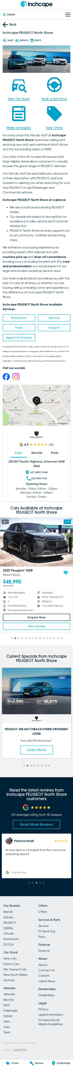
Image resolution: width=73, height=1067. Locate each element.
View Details (36, 626)
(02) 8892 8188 (39, 478)
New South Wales (15, 974)
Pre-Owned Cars (15, 969)
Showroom (19, 318)
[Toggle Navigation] (67, 14)
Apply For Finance (19, 337)
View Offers (54, 128)
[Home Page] (36, 4)
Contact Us (46, 970)
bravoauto (11, 939)
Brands (8, 912)
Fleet (7, 1032)
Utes (7, 1027)
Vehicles (9, 994)
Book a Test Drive (54, 99)
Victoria (9, 980)
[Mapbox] (12, 423)
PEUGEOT (10, 922)
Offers (42, 912)
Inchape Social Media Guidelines (50, 1022)
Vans (7, 1021)
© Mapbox (63, 423)
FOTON (8, 944)
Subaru (8, 917)
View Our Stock (19, 99)
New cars (10, 958)
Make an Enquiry (19, 128)
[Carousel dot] (12, 638)
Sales (19, 453)
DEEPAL (8, 928)
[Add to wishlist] (65, 572)
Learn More (36, 750)
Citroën (9, 933)
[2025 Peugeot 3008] (36, 542)
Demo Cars (11, 964)
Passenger (11, 1010)
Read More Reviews (36, 824)
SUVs (7, 1005)
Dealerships (46, 995)
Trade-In (54, 327)
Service (54, 318)
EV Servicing (46, 931)
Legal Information (50, 1014)
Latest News (46, 981)
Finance (44, 951)
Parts (19, 327)
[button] (36, 856)
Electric (9, 1000)
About (42, 965)
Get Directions (39, 472)
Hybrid (8, 1016)
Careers (43, 975)
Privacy (43, 1009)
